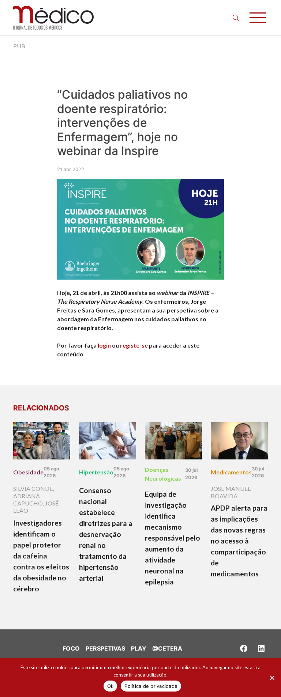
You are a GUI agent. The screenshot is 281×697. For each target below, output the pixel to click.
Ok (110, 686)
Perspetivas (105, 648)
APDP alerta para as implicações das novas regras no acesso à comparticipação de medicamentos (239, 541)
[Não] (272, 677)
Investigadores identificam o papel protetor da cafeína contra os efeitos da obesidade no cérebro (41, 556)
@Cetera (167, 648)
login (104, 345)
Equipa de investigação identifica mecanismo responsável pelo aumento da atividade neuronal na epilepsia (172, 538)
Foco (71, 648)
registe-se (134, 345)
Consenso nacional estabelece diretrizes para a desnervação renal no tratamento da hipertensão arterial (105, 534)
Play (138, 648)
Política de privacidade (150, 686)
